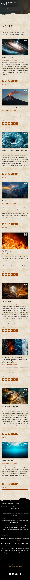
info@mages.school (19, 540)
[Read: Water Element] (15, 450)
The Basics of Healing (10, 406)
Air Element (6, 201)
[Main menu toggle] (27, 3)
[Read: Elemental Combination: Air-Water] (15, 140)
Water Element (7, 461)
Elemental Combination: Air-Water (14, 150)
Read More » (5, 84)
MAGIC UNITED (7, 548)
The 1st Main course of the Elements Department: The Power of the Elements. (14, 359)
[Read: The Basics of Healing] (15, 396)
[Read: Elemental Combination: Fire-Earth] (15, 97)
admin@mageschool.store (7, 545)
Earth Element (7, 301)
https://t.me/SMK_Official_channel (15, 566)
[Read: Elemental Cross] (15, 47)
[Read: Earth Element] (15, 290)
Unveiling (15, 60)
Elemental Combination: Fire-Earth (15, 108)
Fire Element (6, 251)
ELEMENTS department (7, 60)
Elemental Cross (8, 58)
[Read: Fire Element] (15, 240)
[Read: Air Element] (15, 190)
